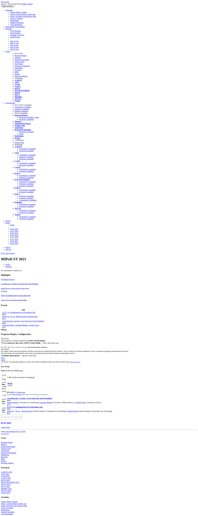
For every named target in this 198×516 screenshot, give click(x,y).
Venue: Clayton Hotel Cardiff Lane (23, 14)
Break (10, 383)
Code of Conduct (16, 18)
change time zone (75, 362)
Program (9, 29)
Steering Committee (22, 109)
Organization (10, 103)
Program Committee (26, 119)
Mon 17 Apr (14, 43)
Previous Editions (21, 76)
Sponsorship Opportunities (15, 27)
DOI (3, 319)
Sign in (8, 247)
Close (3, 360)
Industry (18, 58)
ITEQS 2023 (5, 484)
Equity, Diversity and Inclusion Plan (23, 16)
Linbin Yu (5, 317)
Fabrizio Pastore (8, 325)
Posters (17, 74)
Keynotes (18, 70)
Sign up (8, 249)
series (12, 253)
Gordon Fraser (34, 325)
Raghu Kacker (21, 317)
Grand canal (20, 392)
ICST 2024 (14, 235)
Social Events (15, 37)
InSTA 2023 (5, 480)
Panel (21, 134)
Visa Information (16, 25)
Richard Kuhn (32, 317)
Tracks (8, 51)
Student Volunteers (17, 23)
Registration (14, 21)
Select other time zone (51, 343)
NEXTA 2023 (6, 491)
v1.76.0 (22, 431)
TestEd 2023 (5, 493)
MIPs (17, 72)
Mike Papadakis (17, 394)
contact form (5, 427)
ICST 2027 (14, 229)
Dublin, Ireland (27, 4)
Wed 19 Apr (14, 47)
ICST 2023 (5, 253)
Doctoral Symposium (22, 66)
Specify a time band (29, 356)
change (21, 370)
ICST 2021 (14, 241)
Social (32, 377)
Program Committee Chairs (29, 117)
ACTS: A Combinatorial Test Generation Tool (18, 312)
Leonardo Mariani (21, 325)
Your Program (15, 33)
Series (12, 225)
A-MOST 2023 (6, 472)
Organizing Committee (23, 107)
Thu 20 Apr (14, 49)
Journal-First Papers (22, 60)
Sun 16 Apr (14, 41)
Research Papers (21, 56)
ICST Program (15, 31)
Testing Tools (19, 62)
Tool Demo (19, 64)
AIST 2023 (5, 474)
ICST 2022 (14, 239)
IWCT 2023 (5, 486)
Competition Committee (28, 200)
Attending (9, 10)
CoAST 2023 (6, 478)
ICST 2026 (14, 231)
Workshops (19, 68)
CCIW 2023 (5, 476)
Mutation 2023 (6, 489)
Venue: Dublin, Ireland (18, 12)
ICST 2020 (14, 243)
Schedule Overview (17, 35)
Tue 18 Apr (14, 45)
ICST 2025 (14, 233)
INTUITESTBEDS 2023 (10, 482)
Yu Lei (12, 317)
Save (2, 358)
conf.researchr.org (11, 431)
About (8, 265)
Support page (5, 434)
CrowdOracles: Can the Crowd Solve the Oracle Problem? (23, 321)
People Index (19, 143)
